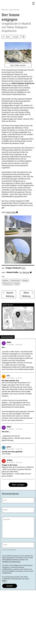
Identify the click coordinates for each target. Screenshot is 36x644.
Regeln (4, 581)
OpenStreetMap (28, 329)
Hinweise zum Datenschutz (11, 561)
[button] (18, 315)
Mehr (24, 268)
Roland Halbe (11, 212)
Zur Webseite (24, 272)
